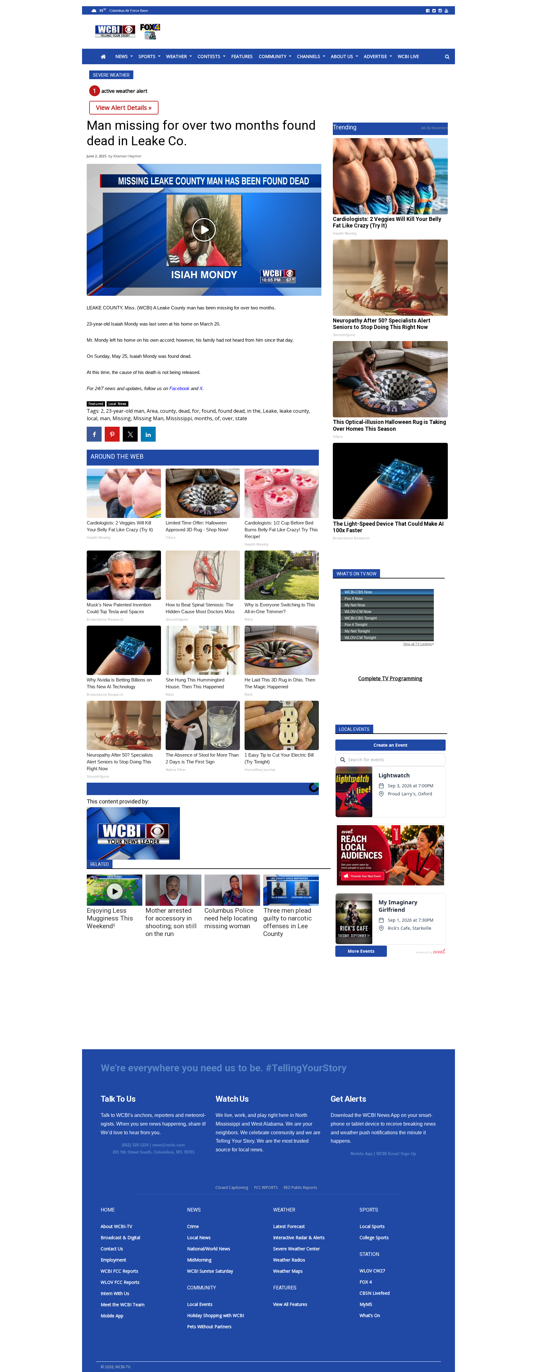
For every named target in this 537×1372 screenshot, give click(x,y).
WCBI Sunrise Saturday (210, 1271)
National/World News (208, 1249)
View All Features (290, 1304)
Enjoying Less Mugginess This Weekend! (110, 918)
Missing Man (148, 418)
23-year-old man (125, 410)
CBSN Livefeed (375, 1293)
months (203, 418)
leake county (294, 410)
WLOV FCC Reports (120, 1282)
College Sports (374, 1237)
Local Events (200, 1304)
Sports (147, 56)
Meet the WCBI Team (123, 1304)
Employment (113, 1260)
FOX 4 (366, 1282)
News (121, 56)
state (241, 418)
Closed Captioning (231, 1187)
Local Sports (372, 1226)
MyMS (366, 1304)
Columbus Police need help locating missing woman (230, 918)
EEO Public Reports (300, 1187)
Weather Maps (288, 1271)
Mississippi (179, 418)
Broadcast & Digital (120, 1237)
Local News (117, 404)
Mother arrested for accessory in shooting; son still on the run (171, 922)
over (227, 418)
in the (253, 410)
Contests (209, 56)
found (209, 410)
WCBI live (408, 56)
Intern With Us (115, 1293)
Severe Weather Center (296, 1249)
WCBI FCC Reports (119, 1271)
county (168, 410)
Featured (96, 404)
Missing (121, 418)
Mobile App (362, 1153)
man (105, 418)
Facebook (179, 388)
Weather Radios (289, 1260)
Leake (270, 410)
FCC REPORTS (266, 1187)
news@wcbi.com (168, 1145)
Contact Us (112, 1249)
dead (184, 410)
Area (152, 410)
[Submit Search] (447, 56)
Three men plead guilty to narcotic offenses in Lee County (287, 922)
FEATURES (242, 56)
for (195, 410)
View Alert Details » (124, 107)
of (217, 418)
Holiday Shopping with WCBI (215, 1315)
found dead (231, 410)
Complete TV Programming (390, 678)
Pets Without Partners (209, 1326)
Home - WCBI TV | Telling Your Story (128, 32)
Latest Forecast (289, 1226)
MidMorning (199, 1260)
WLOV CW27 (372, 1271)
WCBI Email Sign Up (396, 1153)
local (92, 418)
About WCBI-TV (116, 1226)
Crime (193, 1226)
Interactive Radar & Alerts (299, 1237)
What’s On (370, 1315)
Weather (176, 56)
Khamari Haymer (127, 156)
